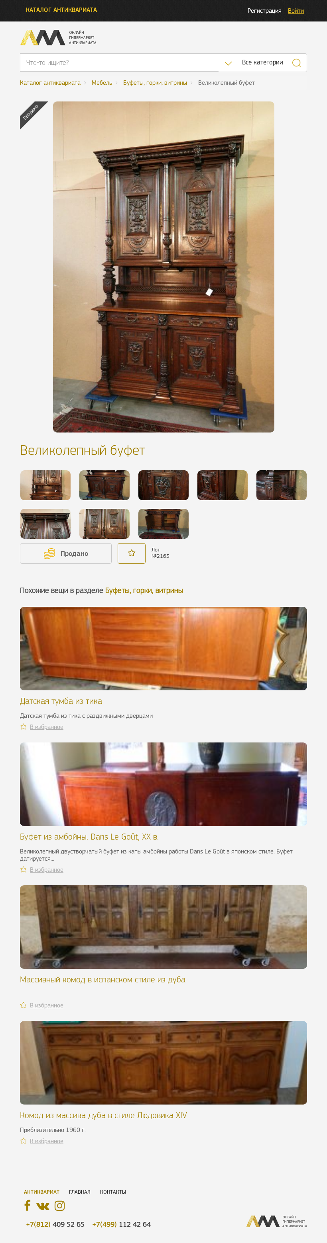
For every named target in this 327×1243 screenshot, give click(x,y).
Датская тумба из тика (61, 700)
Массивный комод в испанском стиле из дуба (102, 979)
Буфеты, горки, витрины (144, 590)
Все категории (262, 62)
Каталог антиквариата (61, 9)
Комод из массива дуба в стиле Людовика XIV (103, 1115)
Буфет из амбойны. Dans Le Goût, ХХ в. (89, 836)
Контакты (113, 1192)
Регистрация (265, 10)
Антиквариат (41, 1192)
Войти (296, 10)
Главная (80, 1192)
